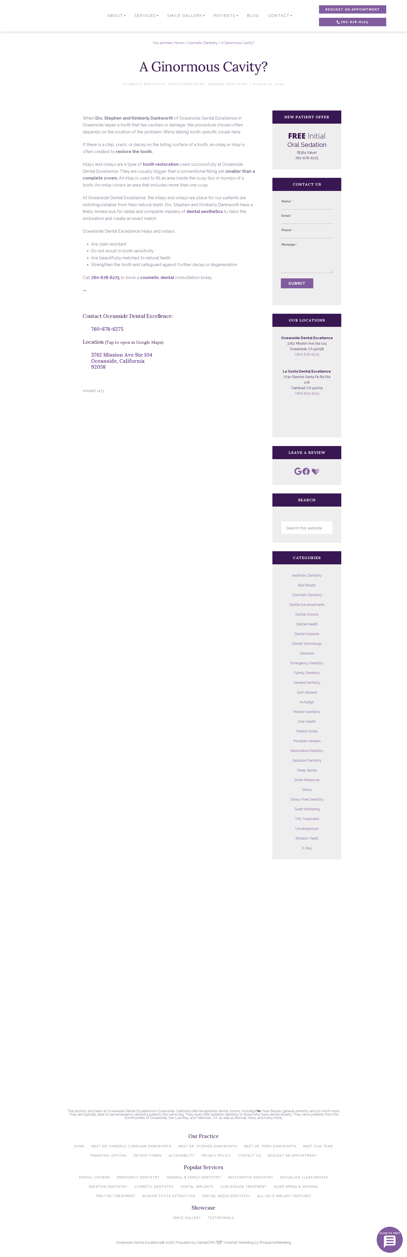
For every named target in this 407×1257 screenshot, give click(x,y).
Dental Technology (307, 644)
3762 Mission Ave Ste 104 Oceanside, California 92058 (121, 361)
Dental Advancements (307, 605)
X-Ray (307, 848)
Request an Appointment (352, 9)
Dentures (307, 653)
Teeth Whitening (307, 809)
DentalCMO (206, 1242)
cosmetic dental (157, 277)
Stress (307, 790)
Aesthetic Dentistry (307, 575)
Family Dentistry (186, 84)
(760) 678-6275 (307, 354)
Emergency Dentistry (306, 663)
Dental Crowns (306, 614)
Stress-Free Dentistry (306, 799)
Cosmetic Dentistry (144, 84)
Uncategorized (306, 829)
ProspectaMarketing (275, 1242)
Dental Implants (306, 634)
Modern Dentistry (307, 712)
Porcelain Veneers (307, 741)
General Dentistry (228, 84)
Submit (297, 283)
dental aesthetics (205, 211)
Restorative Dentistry (306, 751)
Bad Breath (307, 585)
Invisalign (307, 702)
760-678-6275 (354, 22)
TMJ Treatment (307, 819)
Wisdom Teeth (306, 838)
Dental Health (307, 624)
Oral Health (307, 722)
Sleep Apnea (307, 770)
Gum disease (307, 692)
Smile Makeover (306, 780)
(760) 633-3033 (307, 393)
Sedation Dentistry (306, 760)
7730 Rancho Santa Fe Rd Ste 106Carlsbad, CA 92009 (306, 382)
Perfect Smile (306, 731)
